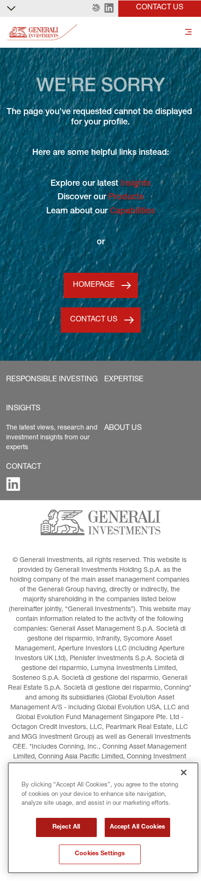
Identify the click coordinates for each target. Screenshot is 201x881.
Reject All (66, 827)
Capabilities (132, 211)
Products (126, 197)
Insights (136, 184)
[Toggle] (188, 33)
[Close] (183, 772)
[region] (103, 818)
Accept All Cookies (137, 827)
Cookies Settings (100, 854)
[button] (96, 8)
